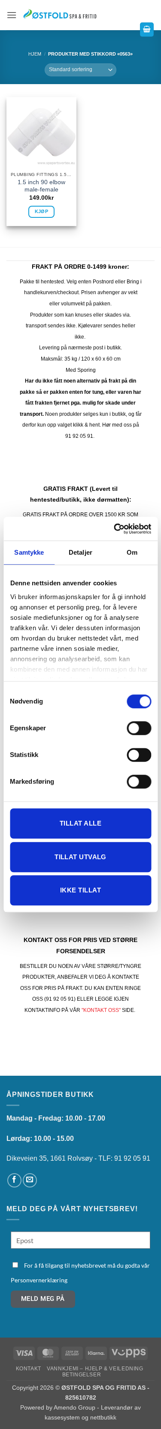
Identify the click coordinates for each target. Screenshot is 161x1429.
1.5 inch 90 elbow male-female (41, 186)
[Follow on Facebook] (14, 1180)
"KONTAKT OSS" (101, 1010)
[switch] (139, 728)
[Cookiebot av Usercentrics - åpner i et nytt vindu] (114, 528)
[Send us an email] (30, 1180)
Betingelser (81, 1375)
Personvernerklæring (39, 1280)
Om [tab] (132, 552)
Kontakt (28, 1369)
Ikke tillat (80, 890)
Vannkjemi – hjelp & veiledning (95, 1369)
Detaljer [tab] (80, 552)
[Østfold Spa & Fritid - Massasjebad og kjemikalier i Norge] (60, 15)
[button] (11, 14)
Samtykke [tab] (29, 552)
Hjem (34, 54)
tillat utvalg (80, 857)
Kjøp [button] (41, 211)
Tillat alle (80, 823)
